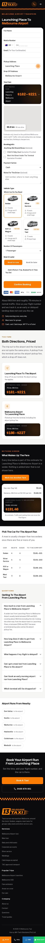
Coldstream (14, 738)
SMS (29, 939)
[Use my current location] (38, 66)
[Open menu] (40, 4)
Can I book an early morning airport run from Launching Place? (19, 677)
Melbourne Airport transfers (12, 875)
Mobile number (10, 40)
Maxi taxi (5, 838)
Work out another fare (15, 478)
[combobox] (22, 66)
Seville (12, 718)
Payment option (10, 163)
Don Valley (13, 711)
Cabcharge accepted (10, 860)
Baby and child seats (9, 843)
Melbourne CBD (8, 880)
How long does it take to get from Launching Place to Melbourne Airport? (19, 642)
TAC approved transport (11, 865)
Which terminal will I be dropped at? (20, 689)
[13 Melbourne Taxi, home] (10, 4)
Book (7, 939)
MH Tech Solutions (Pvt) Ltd (25, 932)
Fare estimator (7, 884)
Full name (8, 31)
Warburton (13, 725)
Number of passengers (13, 246)
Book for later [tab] (31, 262)
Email (15, 50)
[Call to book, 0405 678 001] (34, 4)
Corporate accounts (9, 847)
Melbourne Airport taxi (10, 834)
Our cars (5, 893)
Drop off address (11, 71)
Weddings (5, 856)
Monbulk (12, 745)
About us (5, 904)
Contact (5, 908)
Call (18, 939)
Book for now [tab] (13, 262)
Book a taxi (22, 780)
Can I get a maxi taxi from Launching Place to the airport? (20, 665)
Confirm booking (22, 284)
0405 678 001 (24, 789)
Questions (5, 913)
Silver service (7, 851)
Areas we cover (7, 889)
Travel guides (7, 917)
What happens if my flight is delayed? (21, 654)
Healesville (13, 732)
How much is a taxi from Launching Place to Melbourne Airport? (19, 607)
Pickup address (10, 62)
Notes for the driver (15, 173)
